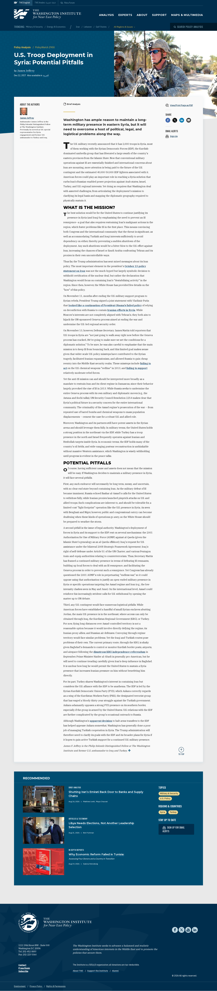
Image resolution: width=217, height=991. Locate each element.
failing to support (136, 368)
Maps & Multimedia (187, 15)
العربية (46, 75)
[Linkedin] (181, 120)
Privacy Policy (36, 986)
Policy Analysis (22, 47)
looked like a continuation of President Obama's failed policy (105, 305)
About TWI (78, 970)
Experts (125, 15)
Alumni (115, 970)
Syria (162, 812)
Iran (78, 26)
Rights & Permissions (56, 986)
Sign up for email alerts (174, 829)
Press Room (24, 968)
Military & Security (34, 26)
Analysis (106, 15)
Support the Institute (97, 970)
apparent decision (101, 720)
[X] (174, 120)
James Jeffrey (26, 70)
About (142, 15)
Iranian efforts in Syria (121, 310)
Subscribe (23, 971)
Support (159, 15)
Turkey (173, 812)
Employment (20, 986)
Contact (22, 965)
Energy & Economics (56, 26)
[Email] (188, 120)
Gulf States (101, 26)
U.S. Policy (165, 798)
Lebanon (88, 26)
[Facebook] (167, 120)
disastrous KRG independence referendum (119, 651)
